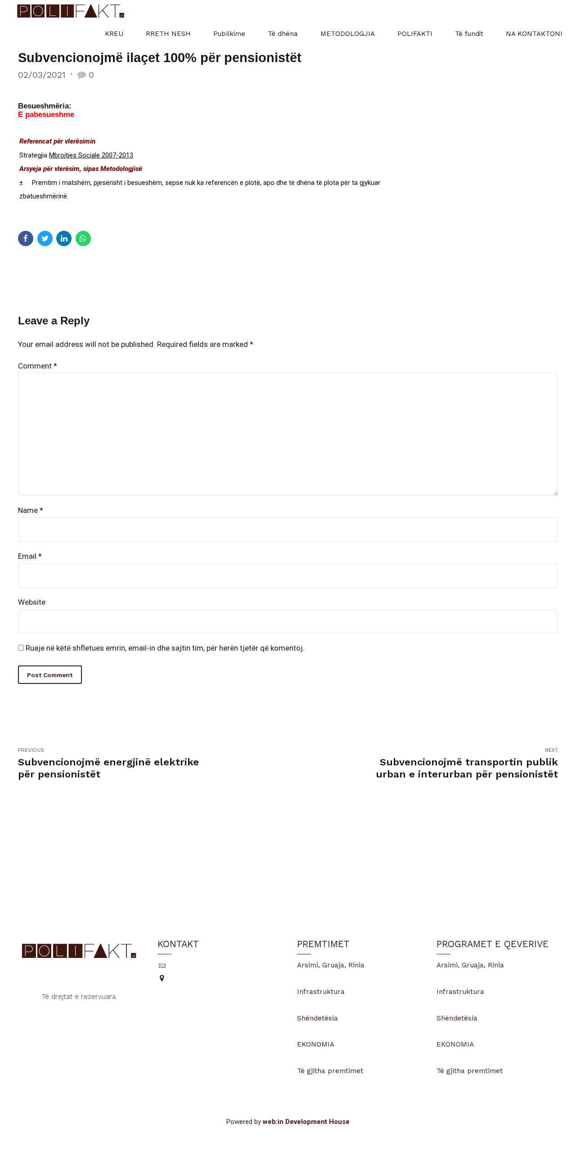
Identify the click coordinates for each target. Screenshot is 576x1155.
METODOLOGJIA (347, 34)
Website (31, 602)
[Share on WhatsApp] (83, 238)
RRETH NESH (168, 34)
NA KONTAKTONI (534, 34)
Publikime (229, 34)
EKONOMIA (315, 1044)
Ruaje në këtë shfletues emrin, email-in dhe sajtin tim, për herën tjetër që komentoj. (165, 647)
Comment (37, 365)
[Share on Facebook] (25, 238)
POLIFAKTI (414, 34)
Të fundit (469, 34)
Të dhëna (283, 34)
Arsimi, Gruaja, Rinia (330, 965)
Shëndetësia (317, 1018)
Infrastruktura (321, 992)
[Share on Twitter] (45, 238)
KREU (114, 34)
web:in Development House (306, 1122)
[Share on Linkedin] (64, 238)
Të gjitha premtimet (330, 1071)
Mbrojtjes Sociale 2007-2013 (91, 155)
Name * (30, 510)
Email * (30, 556)
